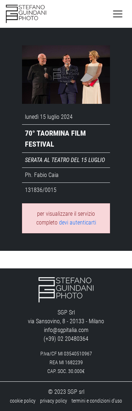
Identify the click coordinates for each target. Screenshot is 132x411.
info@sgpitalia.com (66, 330)
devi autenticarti (77, 222)
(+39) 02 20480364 (66, 338)
